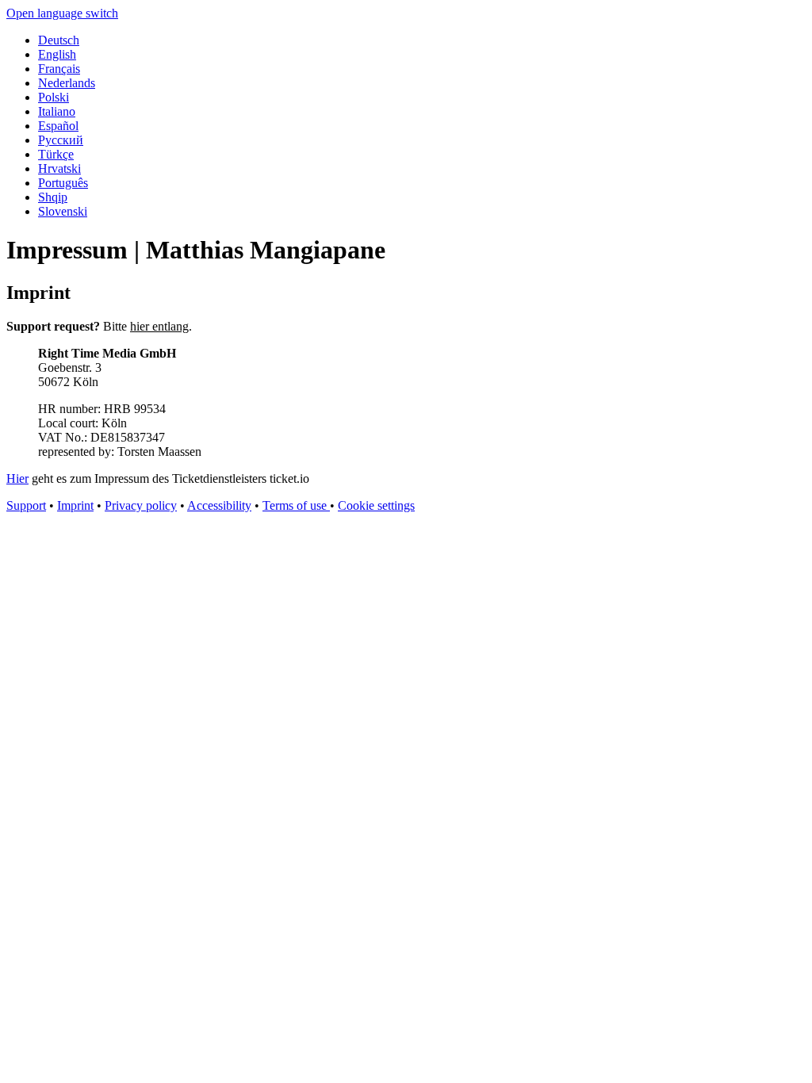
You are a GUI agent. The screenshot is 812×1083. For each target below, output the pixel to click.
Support (26, 505)
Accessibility (219, 505)
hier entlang (159, 326)
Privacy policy (141, 505)
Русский (60, 140)
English (57, 54)
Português (63, 182)
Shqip (52, 197)
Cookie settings (376, 505)
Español (58, 125)
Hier (17, 478)
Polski (53, 97)
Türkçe (56, 154)
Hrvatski (59, 168)
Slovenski (62, 211)
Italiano (56, 111)
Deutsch (58, 40)
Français (59, 68)
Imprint (75, 505)
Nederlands (66, 83)
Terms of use (296, 505)
